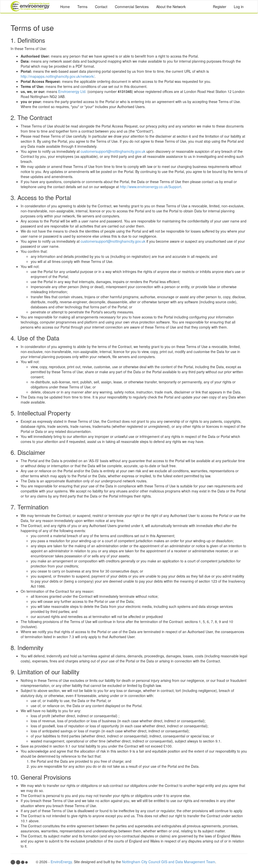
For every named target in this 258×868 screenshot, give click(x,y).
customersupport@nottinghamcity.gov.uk (113, 151)
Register (219, 6)
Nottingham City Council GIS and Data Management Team (168, 861)
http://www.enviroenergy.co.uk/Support (150, 186)
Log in (239, 6)
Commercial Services (132, 6)
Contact (101, 6)
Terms (82, 6)
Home (65, 6)
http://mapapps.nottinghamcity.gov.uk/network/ (57, 76)
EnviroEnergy (61, 861)
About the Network (171, 6)
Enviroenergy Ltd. (72, 91)
